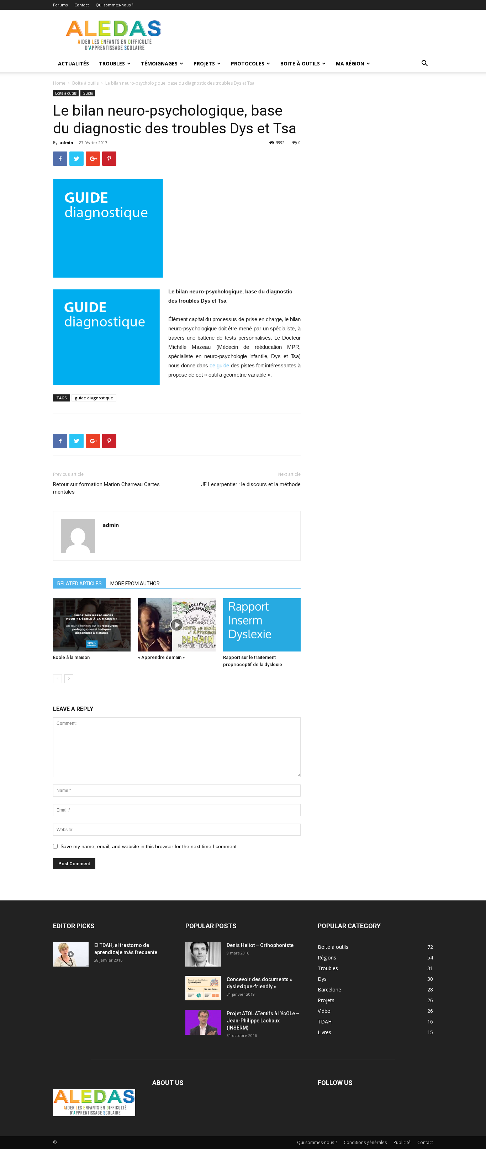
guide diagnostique (94, 397)
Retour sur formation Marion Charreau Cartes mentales (106, 488)
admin (66, 142)
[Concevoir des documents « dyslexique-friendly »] (203, 988)
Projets (204, 63)
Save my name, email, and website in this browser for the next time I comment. (149, 846)
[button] (424, 64)
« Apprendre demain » (161, 657)
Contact (81, 4)
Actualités (73, 63)
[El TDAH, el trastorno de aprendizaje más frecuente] (71, 954)
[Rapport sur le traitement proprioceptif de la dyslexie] (262, 624)
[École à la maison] (92, 624)
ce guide (219, 365)
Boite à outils (300, 63)
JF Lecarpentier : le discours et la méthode (251, 484)
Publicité (402, 1142)
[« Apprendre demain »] (177, 624)
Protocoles (247, 63)
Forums (60, 4)
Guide (88, 93)
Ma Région (350, 63)
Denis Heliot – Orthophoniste (260, 945)
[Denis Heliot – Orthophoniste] (203, 954)
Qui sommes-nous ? (114, 4)
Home (59, 83)
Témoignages (159, 63)
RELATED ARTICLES (79, 583)
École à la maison (71, 657)
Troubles (112, 63)
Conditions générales (365, 1142)
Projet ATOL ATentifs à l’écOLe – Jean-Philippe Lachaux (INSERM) (263, 1021)
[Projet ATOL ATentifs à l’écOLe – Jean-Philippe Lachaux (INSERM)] (203, 1022)
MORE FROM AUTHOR (135, 583)
